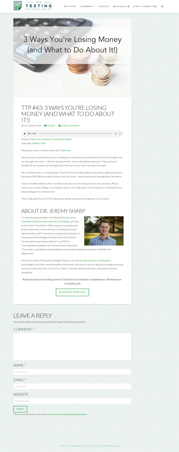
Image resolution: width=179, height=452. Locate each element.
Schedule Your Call (72, 291)
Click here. (65, 150)
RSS (43, 143)
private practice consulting (93, 260)
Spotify (36, 143)
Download (57, 139)
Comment (23, 329)
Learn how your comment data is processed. (67, 414)
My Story (64, 446)
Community (75, 446)
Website (20, 394)
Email (19, 380)
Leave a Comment (70, 125)
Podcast (51, 125)
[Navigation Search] (162, 6)
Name (19, 365)
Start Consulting (111, 446)
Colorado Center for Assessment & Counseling (45, 221)
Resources (96, 446)
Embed (68, 139)
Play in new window (41, 139)
